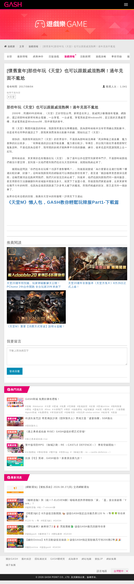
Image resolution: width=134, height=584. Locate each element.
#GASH (57, 520)
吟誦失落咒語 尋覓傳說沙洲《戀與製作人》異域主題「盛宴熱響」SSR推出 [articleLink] (69, 418)
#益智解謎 (89, 409)
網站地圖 (86, 559)
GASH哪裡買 (57, 559)
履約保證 (26, 559)
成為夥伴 (73, 559)
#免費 (63, 406)
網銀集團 (111, 559)
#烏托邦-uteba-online (88, 412)
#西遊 (114, 412)
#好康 (92, 406)
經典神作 (38, 56)
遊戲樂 (11, 46)
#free (48, 409)
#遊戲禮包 (77, 409)
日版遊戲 (54, 56)
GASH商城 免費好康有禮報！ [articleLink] (42, 399)
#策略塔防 (70, 412)
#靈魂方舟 (38, 409)
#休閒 (99, 409)
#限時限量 (116, 406)
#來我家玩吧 (57, 412)
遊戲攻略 (101, 56)
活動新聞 (85, 56)
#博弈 (67, 409)
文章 (21, 46)
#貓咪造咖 (30, 507)
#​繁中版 (53, 452)
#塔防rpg (64, 452)
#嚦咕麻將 (57, 534)
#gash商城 (31, 412)
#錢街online (32, 547)
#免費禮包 (43, 412)
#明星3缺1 (47, 520)
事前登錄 (116, 56)
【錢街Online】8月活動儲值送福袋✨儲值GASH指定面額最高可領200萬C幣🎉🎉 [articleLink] (73, 540)
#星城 (55, 406)
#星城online (103, 406)
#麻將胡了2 (44, 534)
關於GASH (12, 559)
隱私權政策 (41, 559)
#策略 (28, 406)
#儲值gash (31, 534)
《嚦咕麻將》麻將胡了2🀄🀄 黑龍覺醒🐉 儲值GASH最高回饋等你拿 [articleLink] (65, 526)
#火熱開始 (30, 452)
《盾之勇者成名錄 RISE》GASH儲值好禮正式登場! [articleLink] (55, 431)
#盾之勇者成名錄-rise (36, 439)
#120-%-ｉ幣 (32, 520)
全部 (9, 56)
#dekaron (38, 406)
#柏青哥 (105, 412)
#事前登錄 (43, 452)
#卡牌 (48, 406)
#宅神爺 (71, 406)
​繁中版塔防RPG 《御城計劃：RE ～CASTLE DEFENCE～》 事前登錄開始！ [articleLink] (70, 445)
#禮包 (28, 409)
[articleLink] (36, 268)
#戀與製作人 (31, 426)
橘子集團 (11, 565)
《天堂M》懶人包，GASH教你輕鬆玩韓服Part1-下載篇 (63, 202)
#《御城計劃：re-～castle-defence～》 (91, 452)
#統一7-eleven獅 (46, 507)
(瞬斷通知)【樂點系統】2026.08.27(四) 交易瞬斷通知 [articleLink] (57, 487)
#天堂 (11, 96)
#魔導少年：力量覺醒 (114, 409)
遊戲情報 (33, 46)
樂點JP (99, 559)
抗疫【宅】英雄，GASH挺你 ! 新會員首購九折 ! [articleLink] (53, 458)
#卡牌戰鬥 (57, 409)
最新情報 (22, 56)
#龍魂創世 (82, 406)
